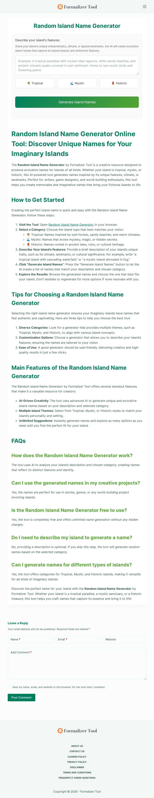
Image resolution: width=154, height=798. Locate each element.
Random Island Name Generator (71, 224)
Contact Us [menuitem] (77, 751)
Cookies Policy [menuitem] (77, 756)
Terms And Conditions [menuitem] (77, 772)
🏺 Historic (119, 83)
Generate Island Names (77, 102)
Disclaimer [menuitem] (77, 767)
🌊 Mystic (77, 83)
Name (15, 639)
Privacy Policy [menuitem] (77, 762)
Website (110, 639)
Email (62, 639)
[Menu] (144, 6)
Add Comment (21, 652)
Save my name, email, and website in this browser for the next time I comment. (59, 687)
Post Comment (21, 697)
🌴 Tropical (35, 83)
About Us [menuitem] (77, 746)
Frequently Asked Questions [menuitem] (77, 777)
